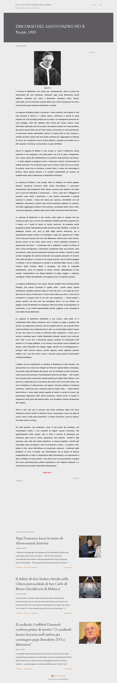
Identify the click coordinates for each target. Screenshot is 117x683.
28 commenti (28, 669)
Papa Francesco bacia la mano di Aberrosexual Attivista (39, 541)
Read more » (69, 567)
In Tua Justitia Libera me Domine (33, 4)
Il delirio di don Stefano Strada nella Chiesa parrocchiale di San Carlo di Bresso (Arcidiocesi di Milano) (42, 583)
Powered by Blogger (59, 676)
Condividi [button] (91, 52)
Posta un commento (31, 567)
